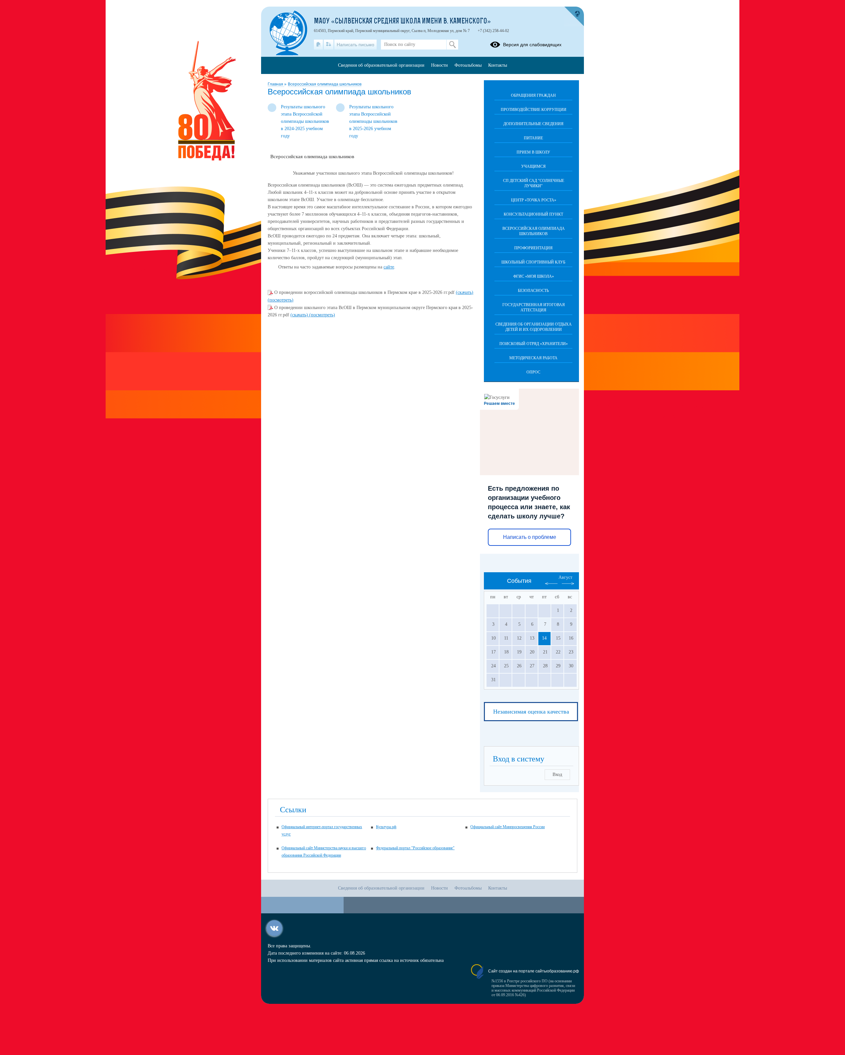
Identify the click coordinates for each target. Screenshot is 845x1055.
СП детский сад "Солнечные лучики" (533, 183)
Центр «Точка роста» (533, 200)
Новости (439, 65)
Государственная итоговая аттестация (533, 307)
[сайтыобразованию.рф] (574, 16)
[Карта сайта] (328, 45)
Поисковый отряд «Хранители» (533, 343)
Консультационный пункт (533, 214)
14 (544, 638)
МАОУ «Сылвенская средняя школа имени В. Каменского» (402, 21)
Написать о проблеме (529, 537)
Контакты (497, 65)
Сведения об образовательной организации (381, 65)
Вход (557, 774)
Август (565, 577)
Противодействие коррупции (533, 109)
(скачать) (464, 292)
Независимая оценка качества (531, 711)
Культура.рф (386, 827)
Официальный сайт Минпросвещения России (507, 827)
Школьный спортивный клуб (533, 262)
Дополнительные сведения (533, 124)
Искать (452, 45)
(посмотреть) (280, 300)
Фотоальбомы (468, 65)
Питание (533, 138)
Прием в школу (533, 152)
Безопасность (533, 290)
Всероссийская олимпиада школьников (324, 84)
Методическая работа (533, 358)
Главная (276, 84)
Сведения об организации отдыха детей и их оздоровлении (533, 327)
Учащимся (533, 166)
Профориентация (533, 248)
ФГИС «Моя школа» (533, 276)
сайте (389, 266)
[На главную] (318, 45)
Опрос (533, 372)
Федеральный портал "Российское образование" (415, 848)
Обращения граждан (533, 95)
